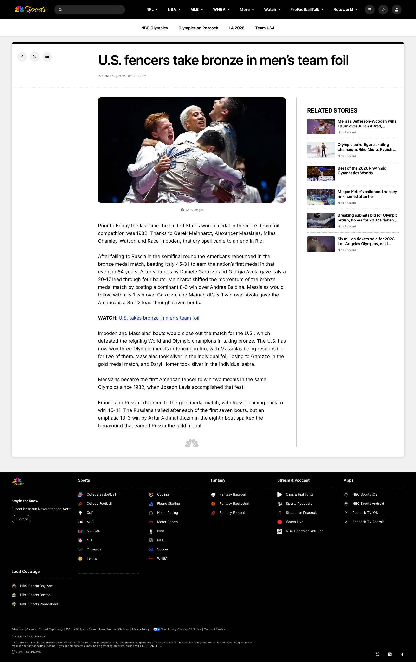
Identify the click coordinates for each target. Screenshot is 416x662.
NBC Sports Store (84, 629)
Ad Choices (121, 629)
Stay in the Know (25, 501)
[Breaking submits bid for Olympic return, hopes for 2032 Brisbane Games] (321, 220)
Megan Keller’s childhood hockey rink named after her (367, 194)
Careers (31, 629)
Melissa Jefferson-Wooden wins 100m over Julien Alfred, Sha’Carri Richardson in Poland (367, 123)
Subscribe (21, 519)
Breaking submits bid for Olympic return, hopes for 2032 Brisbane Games (368, 217)
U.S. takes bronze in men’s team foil (159, 318)
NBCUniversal (37, 636)
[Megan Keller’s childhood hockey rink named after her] (321, 197)
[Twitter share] (34, 57)
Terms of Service (214, 629)
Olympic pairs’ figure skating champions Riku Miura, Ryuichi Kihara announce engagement (365, 147)
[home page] (30, 9)
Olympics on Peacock (198, 27)
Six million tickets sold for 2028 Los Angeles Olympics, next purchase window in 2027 (366, 241)
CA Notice (194, 629)
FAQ (67, 629)
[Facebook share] (22, 57)
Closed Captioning (51, 629)
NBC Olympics (154, 27)
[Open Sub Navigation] (157, 9)
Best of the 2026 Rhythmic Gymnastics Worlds (362, 170)
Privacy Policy (141, 629)
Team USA (265, 27)
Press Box (105, 629)
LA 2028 (237, 27)
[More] (370, 9)
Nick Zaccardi (347, 132)
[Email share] (47, 57)
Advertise (18, 629)
